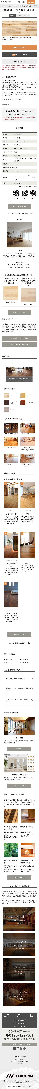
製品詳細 (12, 15)
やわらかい (9, 660)
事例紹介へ (19, 749)
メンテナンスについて (19, 1020)
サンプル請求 (20, 54)
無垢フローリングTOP (19, 312)
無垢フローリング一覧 (19, 206)
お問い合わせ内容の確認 (19, 1027)
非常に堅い (25, 662)
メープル (16, 138)
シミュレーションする (19, 786)
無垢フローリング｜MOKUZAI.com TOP (19, 1044)
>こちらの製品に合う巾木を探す (11, 99)
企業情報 (19, 1063)
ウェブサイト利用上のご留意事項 (19, 1061)
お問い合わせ (31, 2)
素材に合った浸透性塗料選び (19, 344)
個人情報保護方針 (19, 1059)
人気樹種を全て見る (19, 634)
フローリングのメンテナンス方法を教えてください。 (19, 700)
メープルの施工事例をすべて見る (20, 267)
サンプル (19, 1016)
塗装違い (19, 15)
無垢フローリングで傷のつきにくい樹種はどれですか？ (19, 689)
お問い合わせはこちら (19, 1023)
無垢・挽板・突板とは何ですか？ (15, 679)
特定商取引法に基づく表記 (19, 1057)
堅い (7, 662)
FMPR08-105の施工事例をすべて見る (20, 264)
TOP (3, 6)
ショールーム (31, 1016)
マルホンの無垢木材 (19, 877)
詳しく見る (20, 262)
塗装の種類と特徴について (18, 338)
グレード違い (27, 15)
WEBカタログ (7, 1016)
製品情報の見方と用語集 (29, 186)
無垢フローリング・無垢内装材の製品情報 (19, 6)
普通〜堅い (25, 660)
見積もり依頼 (20, 47)
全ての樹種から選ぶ (17, 643)
